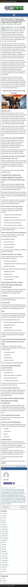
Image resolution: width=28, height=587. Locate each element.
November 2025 (5, 533)
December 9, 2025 (12, 24)
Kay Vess (4, 498)
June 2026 (4, 517)
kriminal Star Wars (10, 498)
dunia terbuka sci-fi (8, 491)
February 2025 (5, 553)
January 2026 (4, 529)
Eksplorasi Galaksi (17, 491)
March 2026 (4, 524)
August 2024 (4, 567)
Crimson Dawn (17, 489)
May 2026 (4, 520)
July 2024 (4, 569)
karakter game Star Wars (13, 496)
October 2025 (4, 535)
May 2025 (4, 547)
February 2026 (5, 526)
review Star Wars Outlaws (7, 501)
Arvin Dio (4, 24)
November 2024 (5, 560)
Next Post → (24, 507)
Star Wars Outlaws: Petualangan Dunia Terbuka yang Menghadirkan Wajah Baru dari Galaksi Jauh (13, 21)
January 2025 (4, 555)
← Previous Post (4, 507)
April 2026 (4, 522)
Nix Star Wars (17, 498)
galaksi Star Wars (10, 492)
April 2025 (4, 549)
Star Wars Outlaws (19, 502)
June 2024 (4, 571)
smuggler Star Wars (17, 501)
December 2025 (5, 531)
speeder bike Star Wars (10, 502)
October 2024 (4, 562)
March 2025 (4, 551)
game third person (20, 495)
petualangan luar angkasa (20, 499)
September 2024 (5, 564)
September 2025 (5, 538)
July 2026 (4, 515)
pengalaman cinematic (9, 499)
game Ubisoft (4, 496)
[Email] (14, 483)
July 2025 (4, 542)
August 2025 (4, 540)
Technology (4, 580)
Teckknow (3, 1)
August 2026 (4, 513)
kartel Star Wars (22, 496)
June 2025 (4, 544)
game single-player (14, 493)
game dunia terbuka (6, 493)
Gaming (19, 24)
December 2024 (5, 558)
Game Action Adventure (19, 492)
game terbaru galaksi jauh (10, 495)
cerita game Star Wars (8, 489)
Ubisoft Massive (8, 503)
